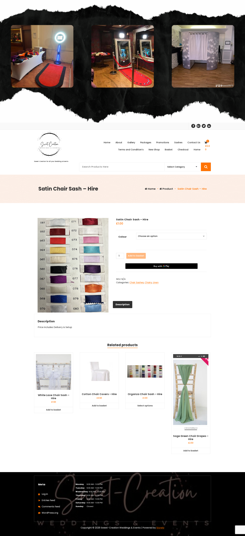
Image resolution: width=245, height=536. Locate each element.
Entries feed (48, 500)
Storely (160, 527)
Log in (45, 494)
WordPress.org (50, 512)
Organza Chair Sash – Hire (145, 394)
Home (151, 189)
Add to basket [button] (53, 409)
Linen (156, 282)
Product (167, 189)
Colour (122, 236)
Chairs (148, 282)
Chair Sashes (136, 282)
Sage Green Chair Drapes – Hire (190, 437)
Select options (145, 405)
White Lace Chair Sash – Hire (53, 397)
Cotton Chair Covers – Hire (99, 394)
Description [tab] (123, 304)
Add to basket (136, 255)
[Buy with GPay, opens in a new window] (161, 266)
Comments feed (51, 506)
